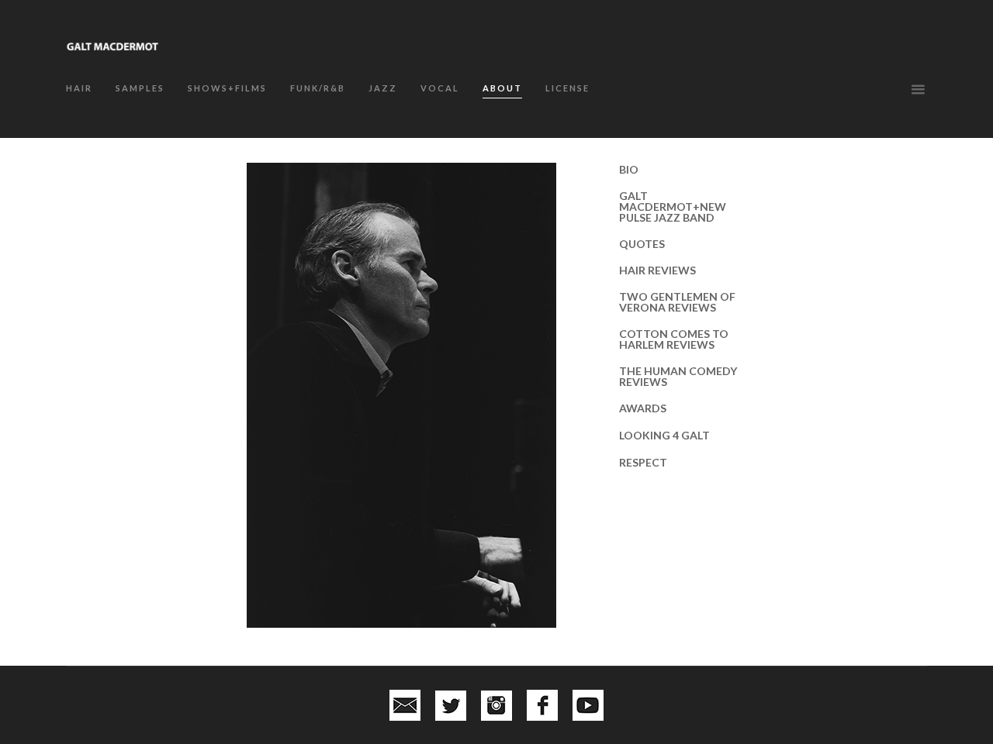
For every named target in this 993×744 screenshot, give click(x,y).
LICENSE (567, 88)
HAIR (79, 88)
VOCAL (439, 88)
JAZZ (382, 88)
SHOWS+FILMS (227, 88)
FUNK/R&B (317, 88)
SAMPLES (140, 88)
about (502, 88)
